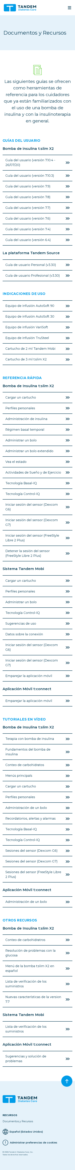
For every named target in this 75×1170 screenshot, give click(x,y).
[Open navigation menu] (69, 8)
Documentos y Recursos (18, 1121)
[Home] (21, 8)
